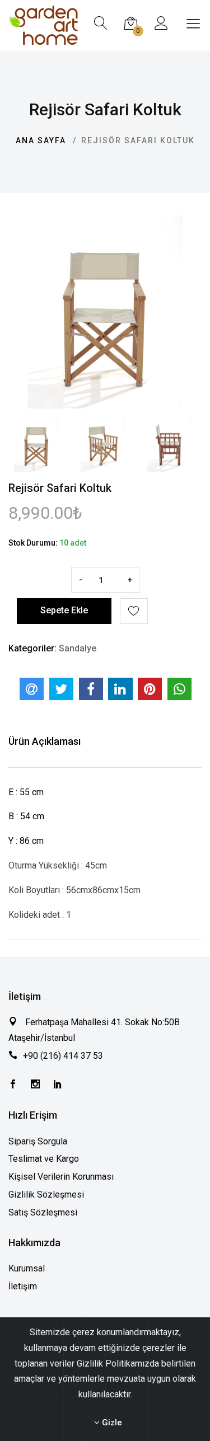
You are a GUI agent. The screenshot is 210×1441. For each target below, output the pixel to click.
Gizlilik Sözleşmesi (46, 1194)
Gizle (111, 1422)
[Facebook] (12, 1085)
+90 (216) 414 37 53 (63, 1055)
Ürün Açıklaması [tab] (44, 741)
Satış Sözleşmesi (42, 1212)
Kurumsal (26, 1268)
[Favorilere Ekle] (134, 611)
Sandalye (77, 648)
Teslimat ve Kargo (43, 1158)
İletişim (22, 1286)
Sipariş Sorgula (37, 1141)
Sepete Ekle (64, 610)
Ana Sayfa (41, 140)
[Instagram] (35, 1085)
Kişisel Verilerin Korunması (61, 1176)
